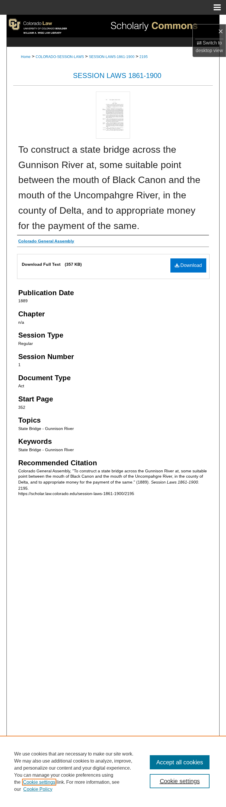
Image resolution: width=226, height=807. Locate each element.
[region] (113, 771)
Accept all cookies (179, 762)
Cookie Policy (37, 789)
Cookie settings (39, 782)
